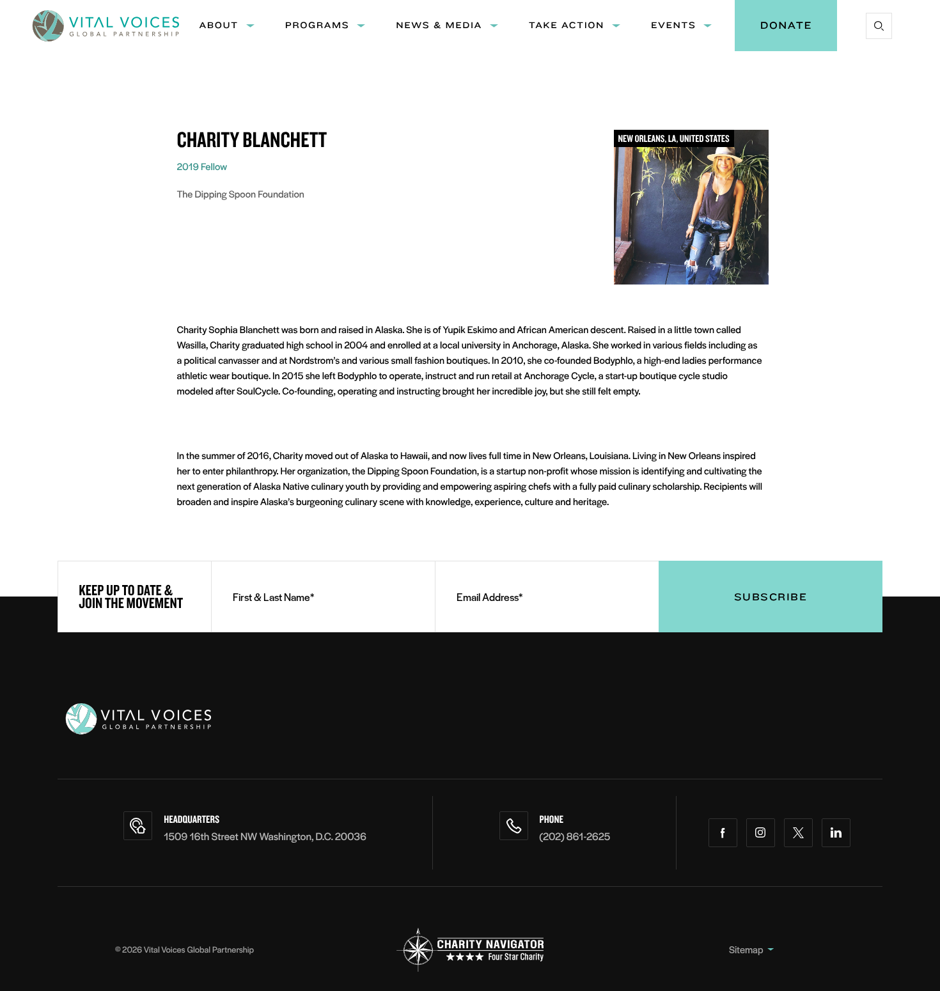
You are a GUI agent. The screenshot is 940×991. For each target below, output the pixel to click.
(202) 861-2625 (575, 836)
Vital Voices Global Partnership (199, 949)
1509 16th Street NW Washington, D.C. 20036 (265, 836)
